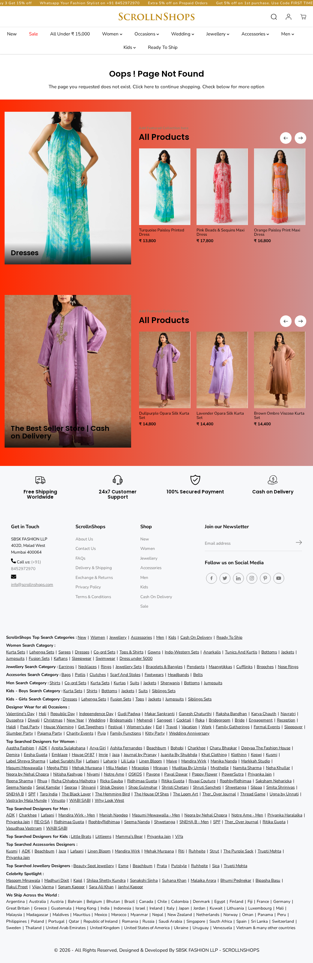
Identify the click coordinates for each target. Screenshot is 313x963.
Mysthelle (220, 768)
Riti (181, 851)
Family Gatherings (232, 727)
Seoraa (70, 787)
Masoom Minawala (23, 880)
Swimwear (105, 658)
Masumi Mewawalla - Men (156, 815)
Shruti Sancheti (207, 787)
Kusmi (271, 755)
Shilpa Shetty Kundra (106, 880)
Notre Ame (114, 774)
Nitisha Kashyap (68, 774)
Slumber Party (19, 733)
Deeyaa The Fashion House (265, 748)
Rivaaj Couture (202, 781)
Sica (215, 866)
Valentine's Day (20, 714)
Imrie (103, 755)
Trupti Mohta (269, 851)
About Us (84, 539)
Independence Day (96, 714)
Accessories (254, 34)
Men (286, 34)
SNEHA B (15, 794)
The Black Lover (76, 794)
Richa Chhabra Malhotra (73, 781)
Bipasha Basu (268, 880)
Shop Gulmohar (142, 787)
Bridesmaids (121, 720)
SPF (31, 794)
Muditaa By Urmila (189, 768)
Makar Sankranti (160, 714)
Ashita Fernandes (126, 748)
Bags (66, 675)
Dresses (82, 652)
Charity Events (79, 733)
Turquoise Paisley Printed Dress (161, 232)
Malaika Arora (203, 880)
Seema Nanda (19, 787)
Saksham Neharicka (274, 781)
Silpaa (256, 787)
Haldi (11, 727)
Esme (123, 866)
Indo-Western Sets (182, 652)
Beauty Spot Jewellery (93, 866)
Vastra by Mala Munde (26, 800)
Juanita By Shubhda (179, 755)
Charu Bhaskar (223, 748)
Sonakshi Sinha (144, 880)
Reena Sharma (19, 781)
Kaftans (61, 658)
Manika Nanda (224, 761)
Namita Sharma (247, 768)
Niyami (93, 774)
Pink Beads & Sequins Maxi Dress (221, 232)
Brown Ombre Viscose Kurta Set (279, 415)
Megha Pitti (57, 768)
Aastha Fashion (20, 748)
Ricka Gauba (111, 781)
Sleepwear (81, 658)
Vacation (189, 727)
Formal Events (267, 727)
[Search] (274, 17)
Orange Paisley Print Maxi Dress (277, 232)
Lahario (110, 761)
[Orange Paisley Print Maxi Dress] (279, 186)
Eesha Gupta (35, 755)
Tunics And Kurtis (241, 652)
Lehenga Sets (41, 652)
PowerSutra (233, 774)
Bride (240, 720)
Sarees (64, 652)
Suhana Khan (174, 880)
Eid (159, 727)
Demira (13, 755)
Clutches (98, 675)
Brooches (265, 667)
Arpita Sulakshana (68, 748)
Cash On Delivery (156, 597)
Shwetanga (235, 787)
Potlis (80, 675)
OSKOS (135, 774)
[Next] (300, 138)
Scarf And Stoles (125, 675)
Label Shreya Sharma (25, 761)
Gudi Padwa (129, 714)
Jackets (287, 652)
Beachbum (156, 748)
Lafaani (92, 761)
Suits (134, 683)
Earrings (66, 667)
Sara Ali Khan (101, 887)
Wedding (181, 34)
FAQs (80, 558)
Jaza (116, 755)
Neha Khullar (278, 768)
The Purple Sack (238, 851)
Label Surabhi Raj (66, 761)
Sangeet (164, 720)
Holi (42, 714)
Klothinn (239, 755)
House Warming (59, 727)
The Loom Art (185, 794)
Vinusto (58, 800)
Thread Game (252, 794)
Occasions (145, 34)
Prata (162, 866)
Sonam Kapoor (71, 887)
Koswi (256, 755)
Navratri (288, 714)
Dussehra (15, 720)
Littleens (103, 836)
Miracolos (140, 768)
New (12, 34)
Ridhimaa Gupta (142, 781)
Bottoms (269, 652)
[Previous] (286, 138)
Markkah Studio (255, 761)
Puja (102, 733)
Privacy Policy (88, 587)
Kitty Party (155, 733)
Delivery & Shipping (93, 568)
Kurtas (120, 683)
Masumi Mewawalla (24, 768)
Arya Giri (98, 748)
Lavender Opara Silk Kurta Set (220, 415)
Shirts (55, 683)
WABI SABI (79, 800)
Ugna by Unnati (284, 794)
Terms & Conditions (93, 597)
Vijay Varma (43, 887)
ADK (43, 748)
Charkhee (196, 748)
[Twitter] (225, 578)
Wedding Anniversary (189, 733)
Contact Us (85, 548)
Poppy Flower (204, 774)
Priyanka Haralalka (284, 815)
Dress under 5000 (136, 658)
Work (206, 727)
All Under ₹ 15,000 (70, 34)
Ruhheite (197, 851)
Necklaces (87, 667)
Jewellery (216, 34)
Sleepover (293, 727)
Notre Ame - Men (247, 815)
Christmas (53, 720)
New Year (75, 720)
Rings (106, 667)
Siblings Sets (163, 691)
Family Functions (125, 733)
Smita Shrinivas (280, 787)
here (149, 86)
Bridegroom (219, 720)
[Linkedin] (238, 578)
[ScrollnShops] (156, 16)
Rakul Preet (17, 887)
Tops (139, 699)
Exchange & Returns (94, 577)
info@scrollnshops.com (32, 584)
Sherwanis (170, 683)
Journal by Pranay (140, 755)
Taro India (48, 794)
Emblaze (60, 755)
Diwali (33, 720)
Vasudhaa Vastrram (24, 828)
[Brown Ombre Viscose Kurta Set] (279, 370)
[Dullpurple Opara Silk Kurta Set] (164, 370)
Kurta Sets (15, 652)
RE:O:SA (42, 822)
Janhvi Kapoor (130, 887)
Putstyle (179, 866)
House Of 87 (83, 755)
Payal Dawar (176, 774)
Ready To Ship (163, 47)
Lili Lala (128, 761)
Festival (115, 727)
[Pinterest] (265, 578)
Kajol (77, 880)
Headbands (178, 675)
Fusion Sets (39, 658)
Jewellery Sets (129, 667)
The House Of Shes (151, 794)
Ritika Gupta (172, 781)
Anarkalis (212, 652)
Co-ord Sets (104, 652)
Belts (198, 675)
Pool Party (29, 727)
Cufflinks (244, 667)
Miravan (160, 768)
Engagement (261, 720)
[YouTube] (278, 578)
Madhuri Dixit (56, 880)
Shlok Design (112, 787)
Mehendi (145, 720)
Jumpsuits (15, 658)
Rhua (42, 781)
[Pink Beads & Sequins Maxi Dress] (222, 186)
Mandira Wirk (193, 761)
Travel (171, 727)
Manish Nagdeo (113, 815)
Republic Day (62, 714)
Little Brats (81, 836)
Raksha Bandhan (231, 714)
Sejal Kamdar (48, 787)
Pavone (153, 774)
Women (111, 34)
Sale (33, 34)
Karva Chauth (263, 714)
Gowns (154, 652)
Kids (128, 47)
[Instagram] (252, 578)
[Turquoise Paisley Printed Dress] (164, 186)
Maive (171, 761)
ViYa (179, 836)
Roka (199, 720)
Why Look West (109, 800)
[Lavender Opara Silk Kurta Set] (222, 370)
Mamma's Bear (129, 836)
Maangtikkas (220, 667)
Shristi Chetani (175, 787)
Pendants (195, 667)
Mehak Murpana (87, 768)
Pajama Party (49, 733)
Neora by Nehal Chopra (27, 774)
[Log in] (288, 17)
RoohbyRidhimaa (235, 781)
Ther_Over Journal (219, 794)
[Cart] (303, 17)
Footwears (154, 675)
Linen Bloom (150, 761)
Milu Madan (116, 768)
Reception (286, 720)
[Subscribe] (299, 543)
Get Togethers (91, 727)
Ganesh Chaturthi (195, 714)
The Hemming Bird (112, 794)
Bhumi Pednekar (235, 880)
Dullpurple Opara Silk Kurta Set (164, 415)
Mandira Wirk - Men (76, 815)
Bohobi (177, 748)
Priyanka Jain (260, 774)
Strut (214, 851)
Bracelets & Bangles (164, 667)
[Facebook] (211, 578)
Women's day (139, 727)
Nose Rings (288, 667)
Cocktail (183, 720)
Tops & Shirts (131, 652)
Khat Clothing (214, 755)
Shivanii (88, 787)
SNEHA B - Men (194, 822)
